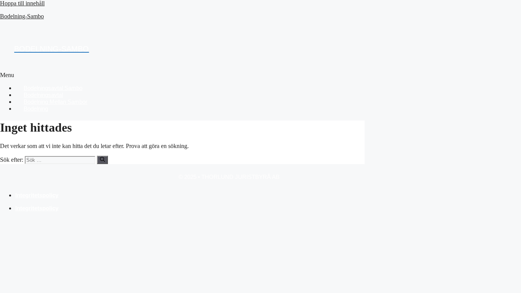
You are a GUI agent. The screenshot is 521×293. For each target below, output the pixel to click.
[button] (174, 75)
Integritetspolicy (36, 195)
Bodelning (36, 108)
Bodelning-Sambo (22, 16)
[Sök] (102, 160)
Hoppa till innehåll (22, 3)
